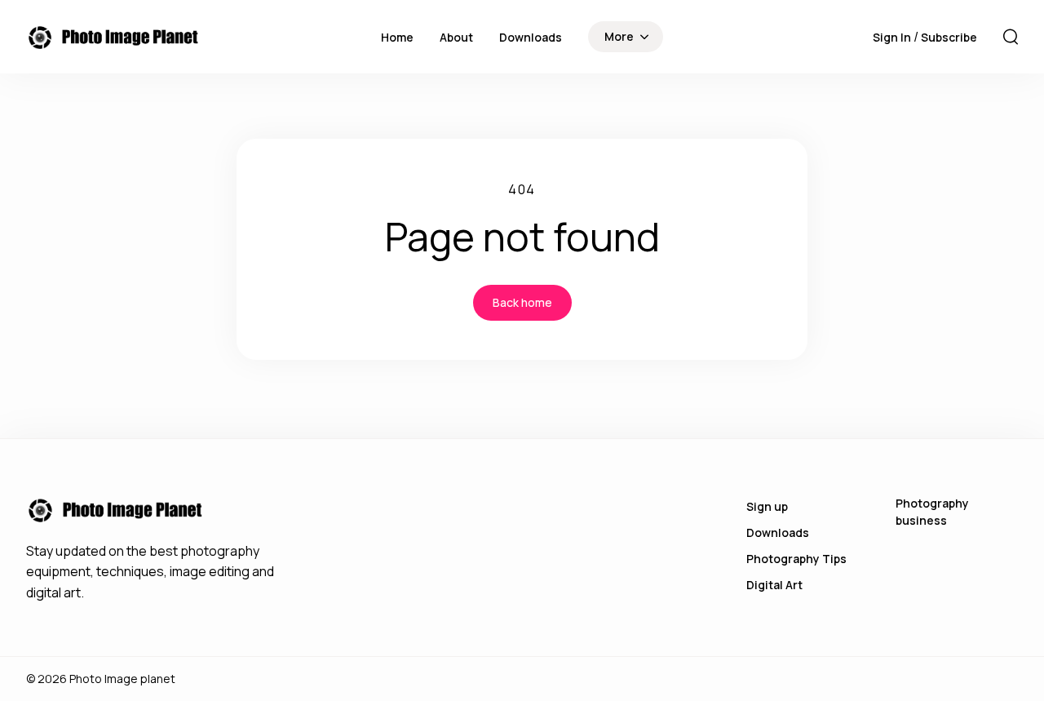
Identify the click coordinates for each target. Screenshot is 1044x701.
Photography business (932, 511)
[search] (1010, 37)
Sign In (893, 37)
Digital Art (774, 584)
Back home (522, 302)
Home (397, 37)
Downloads (530, 37)
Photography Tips (796, 558)
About (456, 37)
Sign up (767, 506)
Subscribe (949, 37)
